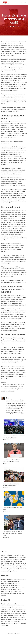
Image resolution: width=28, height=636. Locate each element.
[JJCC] (5, 3)
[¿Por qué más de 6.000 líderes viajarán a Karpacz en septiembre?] (14, 432)
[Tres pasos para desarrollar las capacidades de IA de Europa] (14, 456)
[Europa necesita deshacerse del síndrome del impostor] (14, 480)
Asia (4, 382)
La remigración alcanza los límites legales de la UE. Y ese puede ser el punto (12, 533)
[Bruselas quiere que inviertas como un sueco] (14, 504)
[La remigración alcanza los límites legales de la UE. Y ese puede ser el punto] (14, 528)
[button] (22, 3)
